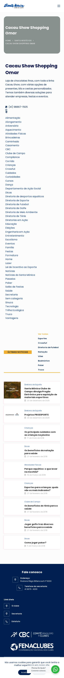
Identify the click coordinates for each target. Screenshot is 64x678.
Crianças (10, 165)
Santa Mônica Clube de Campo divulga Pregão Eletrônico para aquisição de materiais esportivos (40, 393)
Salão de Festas (14, 286)
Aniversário (11, 125)
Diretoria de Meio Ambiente (21, 212)
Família (9, 247)
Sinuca (9, 302)
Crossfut (10, 169)
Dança (9, 184)
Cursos (9, 181)
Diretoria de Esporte (17, 200)
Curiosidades (12, 176)
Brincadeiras (12, 137)
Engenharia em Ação (17, 232)
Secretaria (11, 294)
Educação (11, 224)
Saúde (9, 290)
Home (8, 259)
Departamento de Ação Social (23, 188)
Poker (8, 283)
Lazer (8, 263)
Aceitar (24, 672)
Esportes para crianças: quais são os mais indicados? (41, 489)
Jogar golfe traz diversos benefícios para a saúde (38, 526)
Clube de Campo (15, 153)
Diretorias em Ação (16, 220)
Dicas (8, 192)
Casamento (12, 145)
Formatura (11, 255)
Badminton (44, 360)
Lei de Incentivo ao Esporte (21, 267)
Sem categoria (14, 298)
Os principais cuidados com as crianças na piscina (40, 433)
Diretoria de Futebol (17, 204)
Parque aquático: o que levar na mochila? (40, 470)
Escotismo (11, 239)
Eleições (10, 228)
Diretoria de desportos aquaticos (24, 196)
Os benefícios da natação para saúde (39, 452)
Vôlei (40, 356)
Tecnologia (11, 306)
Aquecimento (13, 129)
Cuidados (10, 173)
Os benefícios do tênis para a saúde (41, 507)
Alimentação (12, 118)
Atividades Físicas (15, 133)
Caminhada (12, 141)
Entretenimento (14, 235)
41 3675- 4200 (31, 589)
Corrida (9, 161)
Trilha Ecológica (14, 310)
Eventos (10, 243)
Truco (8, 314)
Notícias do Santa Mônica (20, 275)
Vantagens (11, 318)
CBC (7, 149)
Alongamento (13, 122)
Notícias (10, 271)
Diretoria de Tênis (15, 216)
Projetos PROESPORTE (36, 414)
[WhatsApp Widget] (55, 669)
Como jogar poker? (35, 542)
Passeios (10, 279)
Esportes (42, 338)
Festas (9, 251)
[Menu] (58, 6)
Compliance (12, 157)
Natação (42, 351)
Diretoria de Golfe (15, 208)
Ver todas (43, 334)
